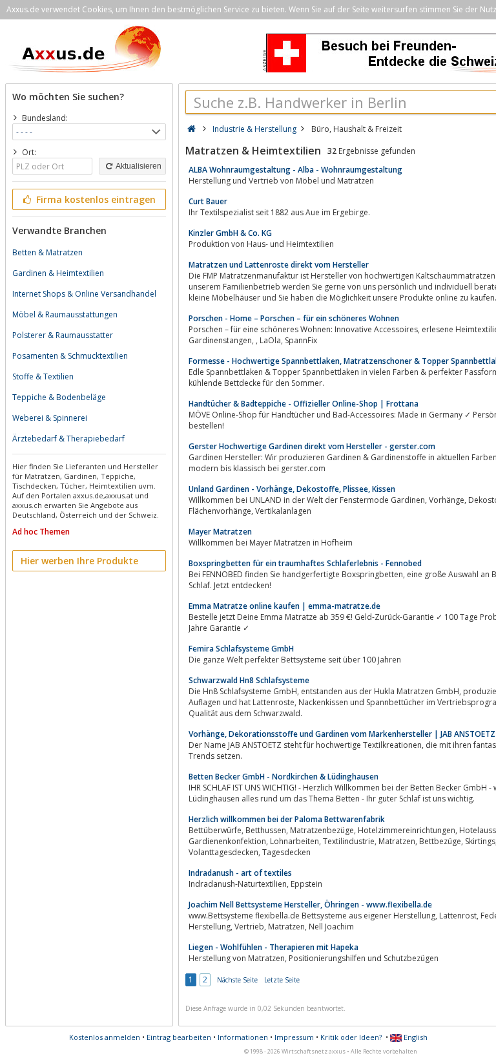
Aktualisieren (137, 166)
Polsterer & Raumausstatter (62, 335)
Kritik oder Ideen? (351, 1037)
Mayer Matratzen (220, 531)
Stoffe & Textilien (43, 376)
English (415, 1037)
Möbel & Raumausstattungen (65, 314)
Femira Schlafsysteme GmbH (241, 648)
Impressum (294, 1037)
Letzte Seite (282, 979)
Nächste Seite (237, 979)
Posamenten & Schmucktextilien (70, 355)
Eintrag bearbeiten (179, 1037)
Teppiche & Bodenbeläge (59, 397)
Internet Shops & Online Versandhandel (84, 293)
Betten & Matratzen (47, 252)
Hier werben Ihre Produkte (79, 561)
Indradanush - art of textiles (240, 872)
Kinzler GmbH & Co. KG (230, 233)
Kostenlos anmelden (104, 1037)
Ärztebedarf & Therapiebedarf (68, 438)
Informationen (243, 1037)
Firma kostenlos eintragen (95, 199)
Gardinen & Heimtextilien (58, 273)
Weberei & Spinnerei (49, 417)
